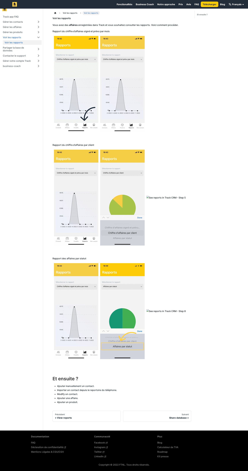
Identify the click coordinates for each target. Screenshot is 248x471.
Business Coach (145, 4)
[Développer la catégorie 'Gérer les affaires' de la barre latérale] (38, 27)
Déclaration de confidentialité (47, 447)
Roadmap (162, 451)
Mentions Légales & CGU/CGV (47, 451)
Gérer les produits (13, 32)
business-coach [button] (12, 66)
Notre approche (166, 4)
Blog (222, 4)
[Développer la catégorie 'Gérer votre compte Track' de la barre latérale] (38, 61)
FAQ (196, 4)
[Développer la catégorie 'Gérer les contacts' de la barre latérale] (38, 22)
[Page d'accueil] (55, 13)
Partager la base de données (13, 49)
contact (73, 394)
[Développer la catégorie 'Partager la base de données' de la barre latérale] (38, 49)
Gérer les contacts (13, 21)
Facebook (99, 442)
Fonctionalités (124, 4)
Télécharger (209, 4)
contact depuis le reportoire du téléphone (93, 390)
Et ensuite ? (202, 14)
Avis (188, 4)
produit (73, 402)
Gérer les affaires (12, 27)
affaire (74, 398)
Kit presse (162, 456)
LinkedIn (98, 456)
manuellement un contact (80, 386)
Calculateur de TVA (167, 447)
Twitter (98, 451)
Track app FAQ (11, 16)
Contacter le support (14, 55)
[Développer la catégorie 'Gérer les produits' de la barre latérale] (38, 32)
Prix (181, 4)
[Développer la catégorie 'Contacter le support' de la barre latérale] (38, 55)
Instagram (99, 447)
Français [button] (237, 4)
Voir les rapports (12, 37)
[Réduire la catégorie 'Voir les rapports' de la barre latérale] (38, 37)
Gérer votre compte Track (17, 60)
